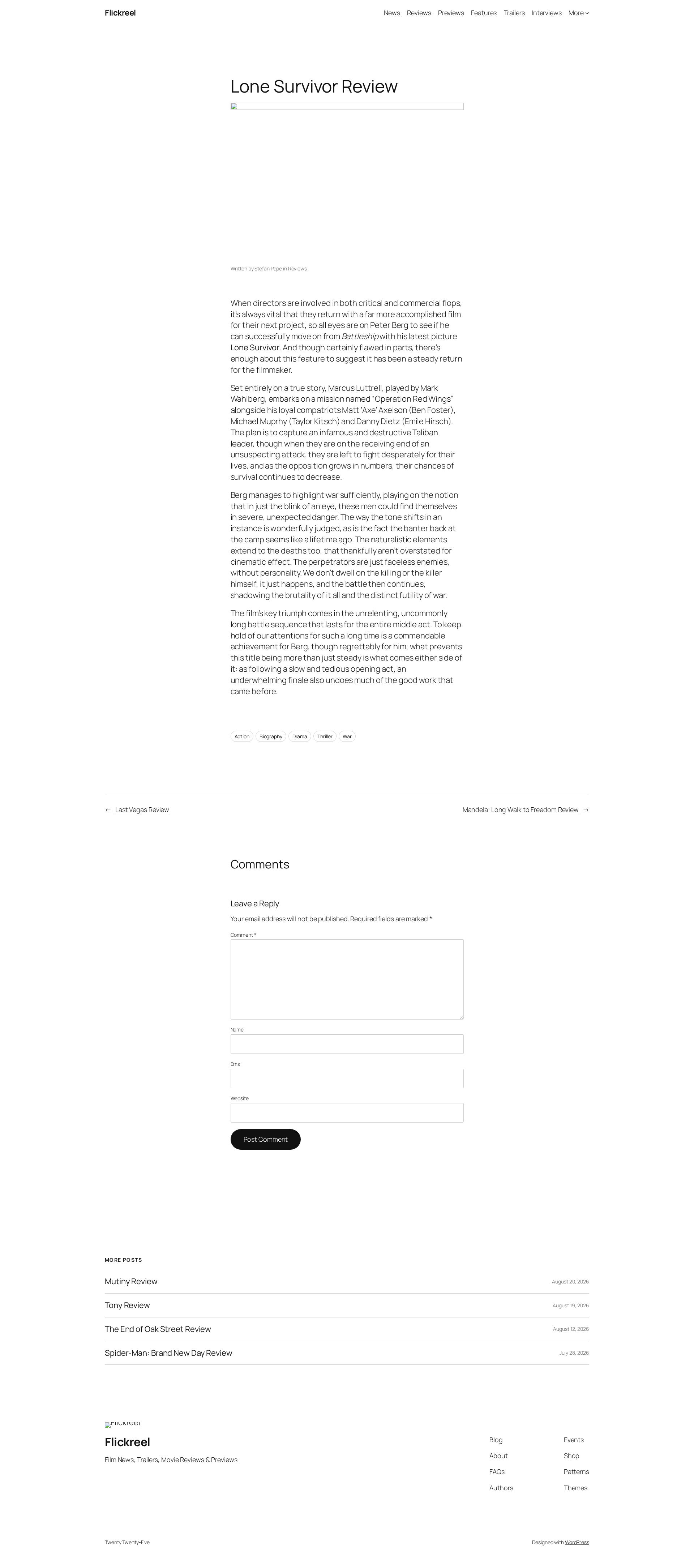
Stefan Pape (268, 268)
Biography (271, 736)
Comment (243, 934)
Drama (300, 736)
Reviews (297, 268)
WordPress (577, 1542)
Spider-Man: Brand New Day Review (168, 1353)
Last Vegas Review (142, 809)
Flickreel (120, 12)
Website (240, 1098)
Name (237, 1029)
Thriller (325, 736)
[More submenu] (587, 13)
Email (237, 1063)
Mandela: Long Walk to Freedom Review (521, 809)
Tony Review (127, 1305)
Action (242, 736)
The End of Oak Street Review (158, 1329)
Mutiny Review (131, 1281)
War (347, 736)
